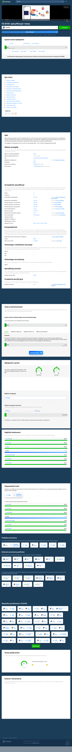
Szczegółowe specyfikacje (12, 82)
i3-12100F (11, 43)
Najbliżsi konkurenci (11, 95)
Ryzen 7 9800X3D (33, 51)
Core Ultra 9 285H (59, 213)
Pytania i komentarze (11, 107)
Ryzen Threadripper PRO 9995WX (58, 285)
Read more (66, 7)
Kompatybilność (10, 84)
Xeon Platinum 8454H (58, 236)
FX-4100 (3, 35)
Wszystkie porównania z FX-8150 (14, 103)
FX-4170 (17, 35)
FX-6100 (22, 35)
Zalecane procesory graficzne (13, 101)
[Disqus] (37, 702)
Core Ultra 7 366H (60, 208)
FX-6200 (31, 35)
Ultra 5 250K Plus (27, 43)
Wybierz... (30, 27)
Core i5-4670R (8, 462)
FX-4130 (8, 35)
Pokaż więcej (36, 646)
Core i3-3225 (7, 411)
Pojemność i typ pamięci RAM (13, 88)
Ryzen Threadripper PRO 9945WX (58, 197)
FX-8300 (7, 446)
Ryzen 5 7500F (23, 51)
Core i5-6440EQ (9, 438)
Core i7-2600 (8, 442)
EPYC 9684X (59, 206)
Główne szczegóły (10, 80)
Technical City (6, 2)
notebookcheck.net (35, 743)
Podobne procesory (11, 99)
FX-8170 (54, 35)
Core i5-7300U (37, 411)
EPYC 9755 (59, 241)
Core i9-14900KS (60, 200)
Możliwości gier (10, 93)
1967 (34, 153)
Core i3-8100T (8, 458)
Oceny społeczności (11, 105)
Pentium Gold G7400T (10, 454)
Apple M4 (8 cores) (60, 160)
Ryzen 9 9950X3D (41, 51)
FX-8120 (40, 35)
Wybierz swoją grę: (36, 398)
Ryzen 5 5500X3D (15, 51)
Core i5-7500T (8, 528)
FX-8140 (45, 35)
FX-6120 (26, 35)
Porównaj (65, 27)
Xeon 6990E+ (58, 202)
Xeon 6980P (57, 204)
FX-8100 (36, 35)
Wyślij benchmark (34, 352)
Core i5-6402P (8, 504)
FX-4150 (13, 35)
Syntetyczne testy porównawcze (13, 90)
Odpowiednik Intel (10, 97)
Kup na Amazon (42, 32)
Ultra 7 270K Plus (35, 43)
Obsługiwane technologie (12, 86)
